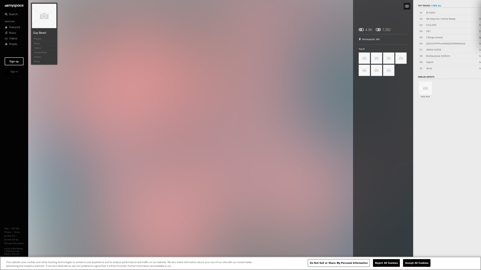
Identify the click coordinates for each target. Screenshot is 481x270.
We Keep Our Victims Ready (440, 18)
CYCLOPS (431, 25)
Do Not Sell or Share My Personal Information (339, 263)
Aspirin (429, 62)
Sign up (14, 61)
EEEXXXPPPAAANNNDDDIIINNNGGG (445, 43)
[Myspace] (14, 5)
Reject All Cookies (386, 263)
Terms (17, 232)
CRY (428, 31)
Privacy (7, 232)
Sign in (14, 71)
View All (436, 5)
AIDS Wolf (425, 96)
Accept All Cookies (416, 263)
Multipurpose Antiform (438, 56)
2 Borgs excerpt (434, 37)
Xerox (429, 68)
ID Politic (430, 12)
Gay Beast (39, 32)
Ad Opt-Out (9, 235)
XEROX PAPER (433, 49)
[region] (240, 263)
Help (6, 228)
